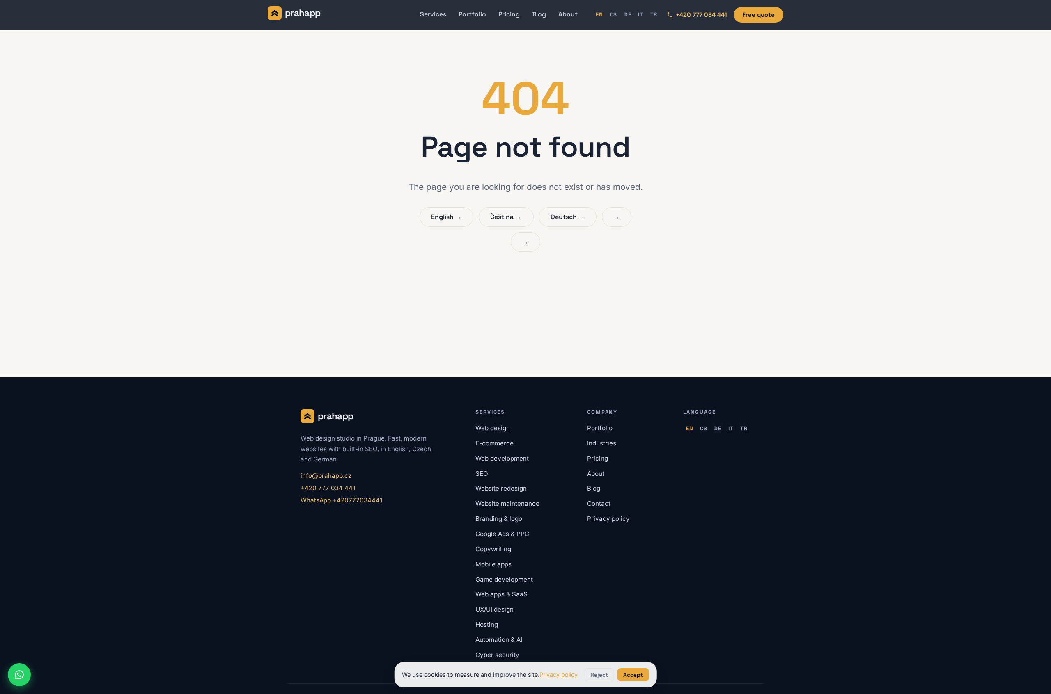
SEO (481, 473)
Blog (539, 14)
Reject (599, 674)
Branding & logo (498, 519)
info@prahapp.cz (326, 475)
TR (654, 14)
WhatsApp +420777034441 (341, 500)
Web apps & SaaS (501, 594)
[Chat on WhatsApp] (19, 674)
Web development (502, 458)
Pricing (509, 14)
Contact (598, 503)
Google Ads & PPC (502, 534)
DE (627, 14)
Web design (492, 428)
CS (613, 14)
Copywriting (493, 549)
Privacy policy (608, 519)
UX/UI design (494, 609)
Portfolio (472, 14)
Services (433, 14)
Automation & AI (498, 640)
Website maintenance (507, 503)
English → (446, 216)
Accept (633, 674)
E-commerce (494, 443)
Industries (601, 443)
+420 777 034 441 (328, 488)
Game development (504, 579)
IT (640, 14)
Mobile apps (493, 564)
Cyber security (497, 655)
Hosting (486, 624)
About (568, 14)
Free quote (758, 14)
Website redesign (501, 488)
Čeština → (506, 216)
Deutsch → (568, 216)
